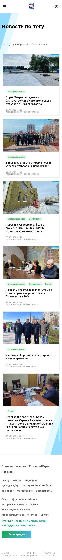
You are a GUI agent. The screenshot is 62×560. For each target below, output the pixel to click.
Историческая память (14, 504)
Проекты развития (14, 466)
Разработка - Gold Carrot (49, 554)
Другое (44, 514)
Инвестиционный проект (16, 509)
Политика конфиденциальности (30, 554)
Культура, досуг (10, 485)
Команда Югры (39, 466)
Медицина (31, 480)
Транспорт (8, 490)
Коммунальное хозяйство (37, 485)
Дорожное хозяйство (24, 499)
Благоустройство (11, 480)
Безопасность (44, 490)
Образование (25, 490)
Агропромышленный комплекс (19, 514)
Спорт (5, 499)
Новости (7, 471)
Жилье (34, 504)
